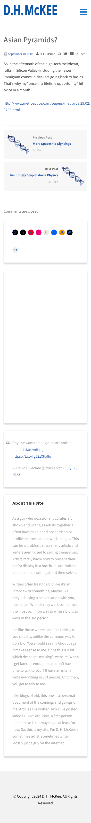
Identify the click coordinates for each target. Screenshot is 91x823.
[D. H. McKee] (30, 10)
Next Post (34, 172)
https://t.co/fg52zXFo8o (31, 456)
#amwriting (34, 449)
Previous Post (52, 140)
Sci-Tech (80, 54)
